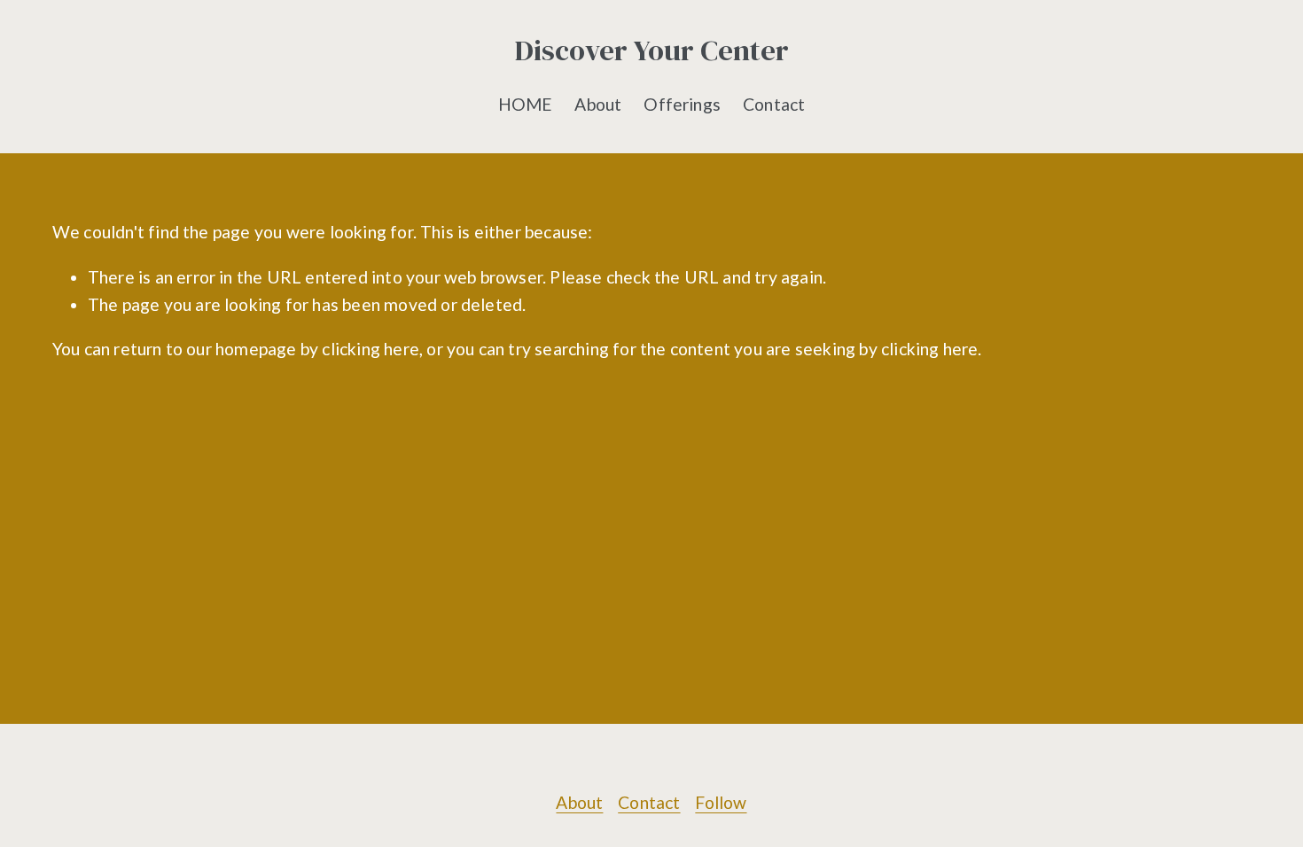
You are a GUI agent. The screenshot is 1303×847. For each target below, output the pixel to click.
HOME (525, 104)
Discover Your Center (652, 50)
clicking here (370, 348)
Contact (774, 104)
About (597, 104)
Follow (720, 802)
